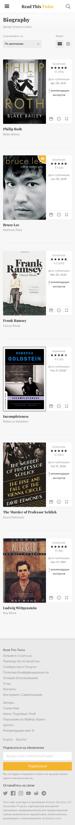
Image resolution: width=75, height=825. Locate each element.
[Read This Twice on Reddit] (36, 793)
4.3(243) (59, 263)
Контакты (9, 689)
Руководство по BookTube (21, 661)
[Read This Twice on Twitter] (5, 793)
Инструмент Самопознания (22, 695)
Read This (38, 6)
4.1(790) (59, 72)
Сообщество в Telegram (20, 667)
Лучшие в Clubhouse (17, 656)
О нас (7, 684)
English (8, 739)
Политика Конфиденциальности (26, 672)
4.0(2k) (59, 359)
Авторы (8, 703)
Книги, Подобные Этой (19, 714)
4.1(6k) (59, 550)
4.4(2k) (59, 167)
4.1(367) (58, 455)
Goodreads (59, 63)
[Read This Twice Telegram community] (44, 793)
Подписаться (37, 766)
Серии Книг (11, 708)
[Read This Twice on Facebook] (13, 793)
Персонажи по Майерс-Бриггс (24, 719)
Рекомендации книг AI (18, 731)
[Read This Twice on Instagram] (20, 793)
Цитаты (8, 725)
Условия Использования (20, 678)
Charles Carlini (22, 27)
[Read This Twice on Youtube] (28, 793)
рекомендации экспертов (59, 93)
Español (21, 739)
